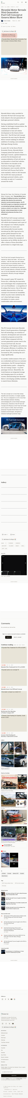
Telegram (11, 545)
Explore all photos (5, 768)
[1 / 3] (4, 573)
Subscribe (14, 1075)
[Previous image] (2, 563)
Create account (17, 637)
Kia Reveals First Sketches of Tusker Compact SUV (8, 712)
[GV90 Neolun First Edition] (7, 761)
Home (2, 6)
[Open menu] (25, 2)
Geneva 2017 (15, 873)
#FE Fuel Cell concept (19, 883)
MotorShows (4, 875)
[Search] (18, 2)
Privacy (5, 1091)
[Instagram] (2, 999)
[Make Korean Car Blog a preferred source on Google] (14, 999)
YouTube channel (5, 1042)
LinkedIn (17, 543)
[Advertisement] (14, 94)
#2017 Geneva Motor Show (7, 883)
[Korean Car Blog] (8, 2)
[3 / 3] (17, 573)
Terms (7, 1078)
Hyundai (22, 873)
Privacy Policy (19, 1078)
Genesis (3, 1052)
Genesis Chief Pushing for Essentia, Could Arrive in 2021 (9, 735)
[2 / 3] (11, 573)
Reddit (17, 545)
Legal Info (20, 1091)
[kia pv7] (20, 748)
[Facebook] (5, 999)
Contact (3, 1035)
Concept (9, 873)
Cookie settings (7, 1096)
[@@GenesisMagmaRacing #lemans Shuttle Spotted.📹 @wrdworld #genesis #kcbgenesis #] (14, 860)
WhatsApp (4, 545)
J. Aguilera (14, 1089)
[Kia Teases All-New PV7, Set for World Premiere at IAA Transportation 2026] (7, 748)
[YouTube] (11, 999)
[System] (22, 2)
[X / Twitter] (8, 999)
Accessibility (7, 1093)
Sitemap (3, 1040)
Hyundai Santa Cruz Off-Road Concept (11, 689)
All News (7, 6)
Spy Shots (3, 1054)
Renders (3, 1061)
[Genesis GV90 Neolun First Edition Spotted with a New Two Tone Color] (20, 761)
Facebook (11, 543)
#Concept (4, 885)
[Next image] (25, 563)
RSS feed (3, 1037)
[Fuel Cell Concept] (14, 563)
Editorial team (4, 1033)
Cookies (10, 1091)
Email (22, 545)
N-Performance (4, 1059)
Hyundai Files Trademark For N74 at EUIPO (13, 667)
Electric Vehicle (4, 1057)
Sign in (8, 637)
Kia (2, 1050)
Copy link (4, 548)
